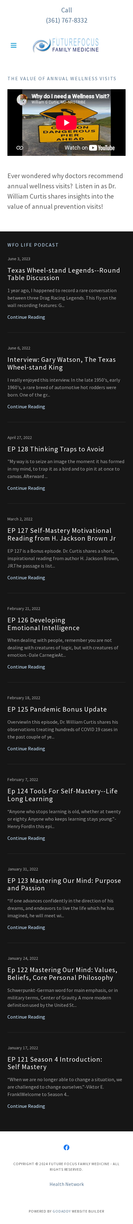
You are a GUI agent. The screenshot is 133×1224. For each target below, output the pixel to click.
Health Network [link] (66, 1184)
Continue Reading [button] (26, 317)
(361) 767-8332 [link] (67, 20)
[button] (16, 45)
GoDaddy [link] (62, 1211)
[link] (66, 45)
